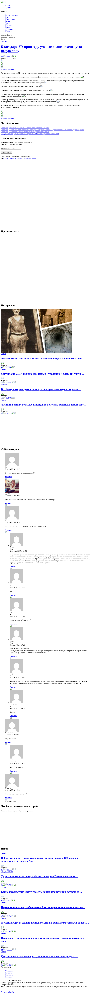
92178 (8, 398)
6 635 (9, 900)
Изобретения (10, 19)
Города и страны (11, 15)
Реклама (8, 977)
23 (2, 900)
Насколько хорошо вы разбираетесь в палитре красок (29, 128)
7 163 (9, 916)
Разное (7, 21)
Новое (7, 6)
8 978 (9, 885)
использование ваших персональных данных (20, 158)
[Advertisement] (17, 194)
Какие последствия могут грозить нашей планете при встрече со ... (41, 891)
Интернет (9, 31)
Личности (9, 29)
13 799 (9, 870)
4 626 (9, 965)
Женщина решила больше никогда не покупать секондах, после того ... (43, 404)
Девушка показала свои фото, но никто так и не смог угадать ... (39, 956)
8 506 (9, 931)
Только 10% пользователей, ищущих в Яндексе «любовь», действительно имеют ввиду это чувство (46, 130)
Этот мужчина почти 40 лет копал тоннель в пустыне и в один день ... (43, 358)
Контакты (9, 975)
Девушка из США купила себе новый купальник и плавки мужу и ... (42, 373)
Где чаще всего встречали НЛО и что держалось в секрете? (36, 134)
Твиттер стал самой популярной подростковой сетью (29, 132)
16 (2, 916)
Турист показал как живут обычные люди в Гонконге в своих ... (39, 876)
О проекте (9, 971)
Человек (8, 23)
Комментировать (7, 69)
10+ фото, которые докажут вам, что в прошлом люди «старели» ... (41, 389)
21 (2, 870)
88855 (8, 367)
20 (2, 885)
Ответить (8, 477)
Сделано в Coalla (7, 992)
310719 (9, 413)
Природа (8, 25)
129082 (9, 382)
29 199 (9, 950)
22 (2, 931)
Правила (8, 973)
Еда (6, 17)
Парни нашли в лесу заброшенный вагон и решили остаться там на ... (43, 907)
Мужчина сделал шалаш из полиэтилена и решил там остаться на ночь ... (45, 922)
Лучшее (8, 8)
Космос (8, 27)
